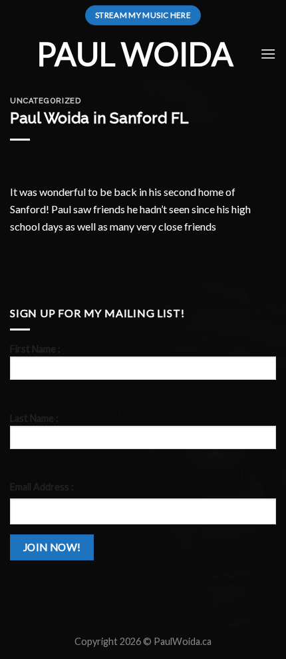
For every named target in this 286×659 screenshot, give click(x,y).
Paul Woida (135, 54)
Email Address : (42, 486)
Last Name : (34, 418)
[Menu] (268, 53)
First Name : (35, 348)
